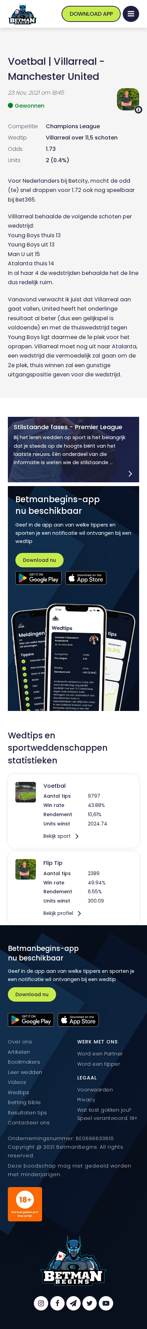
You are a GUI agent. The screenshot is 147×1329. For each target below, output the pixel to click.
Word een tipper (98, 1064)
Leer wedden (25, 1072)
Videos (17, 1082)
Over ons (20, 1041)
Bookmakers (24, 1062)
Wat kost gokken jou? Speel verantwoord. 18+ (107, 1114)
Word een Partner (100, 1053)
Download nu (39, 560)
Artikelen (19, 1052)
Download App (91, 14)
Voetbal (27, 61)
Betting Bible (24, 1102)
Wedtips (18, 1092)
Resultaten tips (27, 1112)
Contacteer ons (29, 1122)
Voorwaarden (95, 1089)
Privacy (86, 1099)
